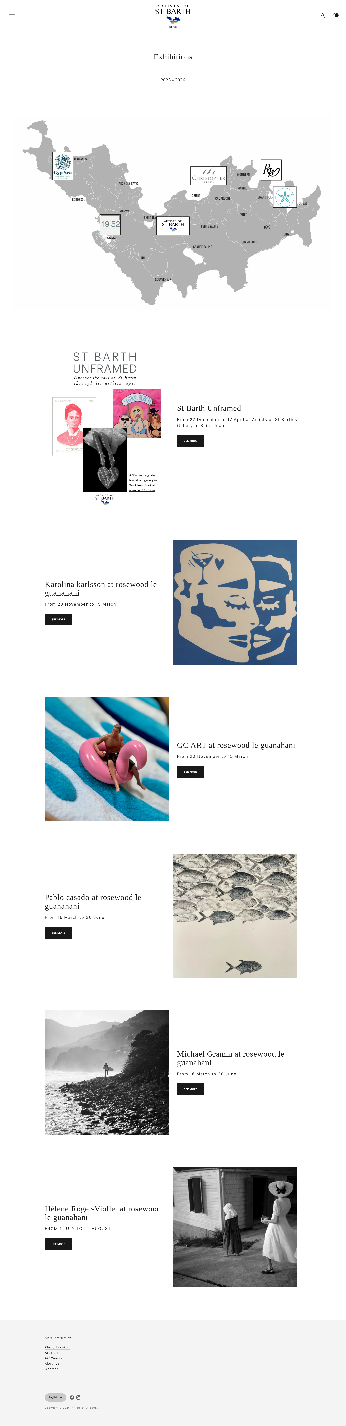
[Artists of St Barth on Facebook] (72, 1398)
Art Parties (54, 1353)
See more (190, 440)
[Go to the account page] (322, 16)
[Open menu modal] (11, 16)
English (53, 1397)
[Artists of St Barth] (173, 16)
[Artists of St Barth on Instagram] (78, 1398)
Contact (51, 1369)
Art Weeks (53, 1358)
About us (52, 1363)
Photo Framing (57, 1347)
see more (58, 619)
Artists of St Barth (84, 1407)
